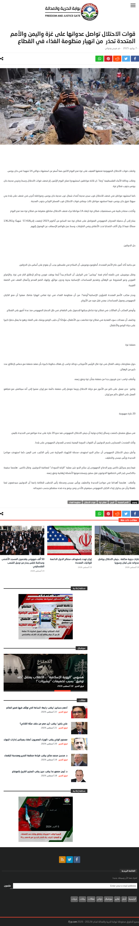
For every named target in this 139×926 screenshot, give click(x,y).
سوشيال (108, 898)
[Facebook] (76, 859)
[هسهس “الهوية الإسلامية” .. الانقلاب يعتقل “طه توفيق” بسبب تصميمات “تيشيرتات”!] (45, 672)
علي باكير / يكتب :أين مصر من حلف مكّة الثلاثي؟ (44, 723)
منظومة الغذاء (75, 502)
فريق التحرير (79, 686)
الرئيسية (132, 898)
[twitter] (126, 59)
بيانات (82, 898)
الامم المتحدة (123, 502)
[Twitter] (69, 859)
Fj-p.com (72, 921)
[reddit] (117, 59)
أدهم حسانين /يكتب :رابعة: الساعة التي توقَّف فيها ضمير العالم (37, 707)
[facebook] (135, 59)
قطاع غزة (102, 502)
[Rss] (62, 859)
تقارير (117, 898)
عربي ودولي (111, 48)
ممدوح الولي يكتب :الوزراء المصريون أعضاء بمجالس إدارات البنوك (36, 739)
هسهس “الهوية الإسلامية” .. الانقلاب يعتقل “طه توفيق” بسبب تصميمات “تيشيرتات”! (50, 679)
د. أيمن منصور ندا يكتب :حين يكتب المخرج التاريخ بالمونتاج (40, 771)
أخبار (124, 898)
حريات (74, 898)
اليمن (112, 502)
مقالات (91, 898)
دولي (99, 898)
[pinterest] (108, 59)
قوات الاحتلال (89, 502)
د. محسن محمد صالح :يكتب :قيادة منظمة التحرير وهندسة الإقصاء (36, 755)
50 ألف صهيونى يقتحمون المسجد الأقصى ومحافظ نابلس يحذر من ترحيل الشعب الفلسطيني (23, 562)
